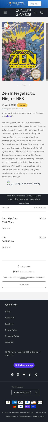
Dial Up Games (14, 412)
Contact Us (10, 317)
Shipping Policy (12, 336)
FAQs (7, 311)
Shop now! (34, 3)
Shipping (5, 109)
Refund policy (41, 412)
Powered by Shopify (27, 412)
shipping (23, 277)
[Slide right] (30, 86)
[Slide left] (18, 86)
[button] (5, 12)
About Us (9, 342)
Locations (9, 324)
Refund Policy (11, 330)
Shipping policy (38, 416)
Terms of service (24, 416)
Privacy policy (11, 416)
